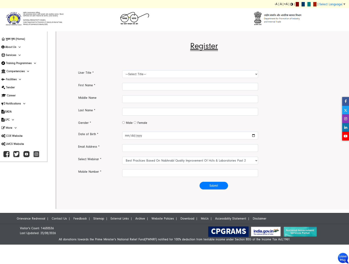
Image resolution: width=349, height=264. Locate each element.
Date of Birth (88, 134)
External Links (120, 218)
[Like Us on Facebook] (345, 101)
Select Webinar (89, 159)
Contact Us (59, 218)
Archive (140, 218)
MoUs (205, 218)
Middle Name (87, 98)
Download (187, 218)
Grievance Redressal (31, 218)
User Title (86, 73)
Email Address (89, 146)
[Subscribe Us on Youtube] (345, 136)
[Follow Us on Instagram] (345, 119)
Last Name (86, 110)
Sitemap (98, 218)
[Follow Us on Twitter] (345, 110)
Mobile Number (89, 172)
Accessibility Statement (230, 218)
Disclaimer (259, 218)
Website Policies (162, 218)
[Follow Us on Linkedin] (345, 127)
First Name (86, 85)
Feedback (80, 218)
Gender (84, 123)
